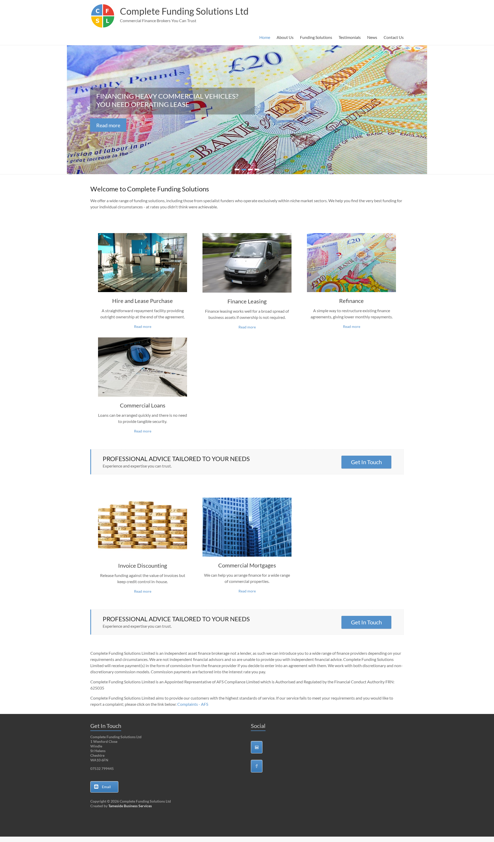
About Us (285, 37)
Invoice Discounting (142, 565)
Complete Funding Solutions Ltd (184, 11)
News (372, 37)
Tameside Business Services (130, 806)
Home (264, 37)
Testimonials (350, 37)
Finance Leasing (247, 301)
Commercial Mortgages (247, 565)
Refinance (351, 300)
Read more (108, 125)
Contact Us (394, 37)
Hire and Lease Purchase (142, 300)
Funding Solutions (316, 37)
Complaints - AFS (192, 704)
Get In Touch (366, 461)
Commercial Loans (142, 405)
